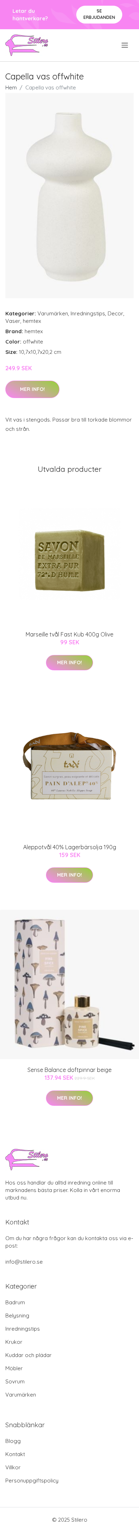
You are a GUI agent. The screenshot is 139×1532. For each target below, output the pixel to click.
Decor (115, 313)
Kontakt (15, 1454)
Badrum (15, 1302)
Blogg (13, 1441)
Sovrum (15, 1381)
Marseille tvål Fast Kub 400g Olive (69, 634)
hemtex (32, 321)
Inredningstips (88, 313)
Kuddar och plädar (28, 1355)
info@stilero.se (24, 1261)
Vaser (12, 321)
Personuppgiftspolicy (31, 1480)
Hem (11, 87)
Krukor (13, 1341)
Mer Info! (32, 389)
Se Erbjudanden (99, 14)
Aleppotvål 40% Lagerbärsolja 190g (69, 847)
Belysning (17, 1315)
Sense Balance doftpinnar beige (69, 1069)
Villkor (13, 1467)
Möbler (14, 1368)
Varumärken (52, 313)
